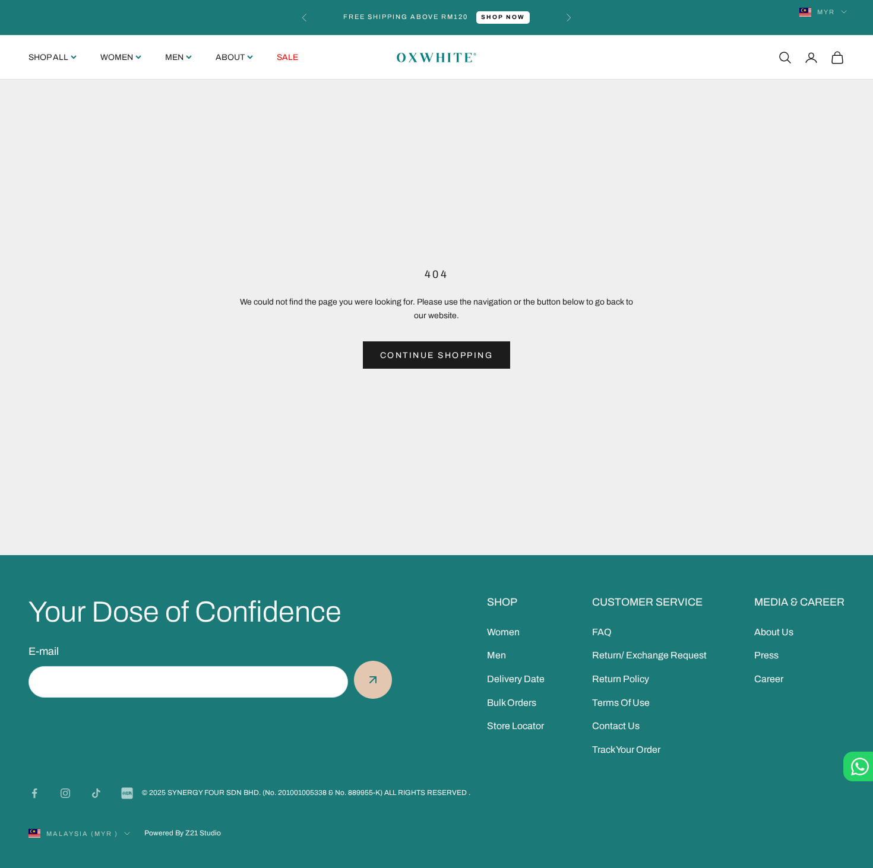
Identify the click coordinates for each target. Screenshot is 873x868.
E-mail (44, 651)
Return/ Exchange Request (649, 655)
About (230, 57)
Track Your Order (626, 750)
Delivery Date (516, 679)
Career (768, 679)
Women (116, 57)
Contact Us (616, 726)
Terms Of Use (621, 703)
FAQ (602, 632)
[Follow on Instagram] (65, 793)
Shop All (48, 57)
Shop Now (503, 17)
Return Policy (620, 679)
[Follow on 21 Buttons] (127, 793)
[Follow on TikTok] (96, 793)
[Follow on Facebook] (34, 793)
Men (174, 57)
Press (766, 655)
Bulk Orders (511, 703)
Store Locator (515, 726)
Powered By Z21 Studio (182, 833)
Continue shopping (437, 355)
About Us (773, 632)
